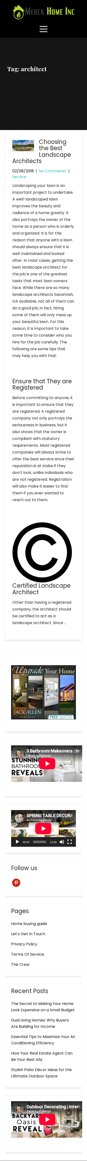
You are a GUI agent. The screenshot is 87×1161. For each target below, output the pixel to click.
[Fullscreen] (69, 841)
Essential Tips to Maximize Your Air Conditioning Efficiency (43, 1040)
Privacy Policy (24, 944)
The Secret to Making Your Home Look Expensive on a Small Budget (43, 1007)
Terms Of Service (27, 954)
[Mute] (61, 841)
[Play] (17, 841)
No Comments (52, 171)
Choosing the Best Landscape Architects (41, 151)
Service (19, 177)
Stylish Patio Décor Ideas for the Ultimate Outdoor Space (41, 1073)
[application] (43, 828)
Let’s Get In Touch (28, 934)
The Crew (20, 964)
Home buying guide (29, 923)
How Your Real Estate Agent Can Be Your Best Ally (41, 1056)
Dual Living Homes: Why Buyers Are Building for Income (40, 1023)
